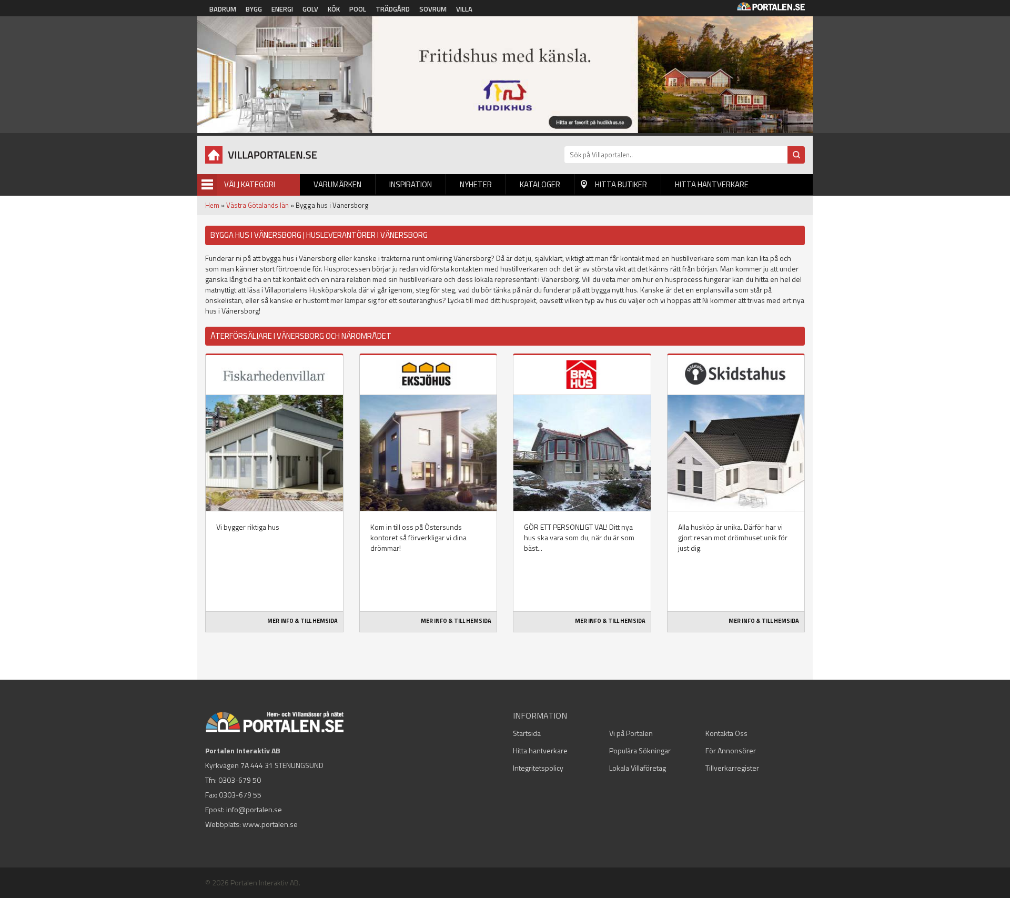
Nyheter (476, 184)
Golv (310, 9)
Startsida (527, 733)
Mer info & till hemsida (302, 621)
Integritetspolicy (538, 767)
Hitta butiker (621, 184)
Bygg (254, 9)
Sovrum (433, 9)
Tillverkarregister (732, 767)
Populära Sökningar (640, 750)
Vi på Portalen (631, 733)
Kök (334, 9)
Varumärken (337, 184)
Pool (357, 9)
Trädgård (393, 9)
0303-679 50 (239, 779)
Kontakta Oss (726, 733)
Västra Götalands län (257, 205)
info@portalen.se (254, 809)
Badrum (222, 9)
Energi (282, 9)
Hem (212, 205)
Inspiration (410, 184)
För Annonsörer (730, 750)
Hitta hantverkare (712, 184)
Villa (464, 9)
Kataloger (540, 184)
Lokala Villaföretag (637, 767)
